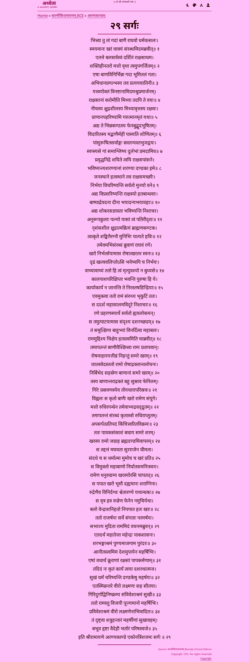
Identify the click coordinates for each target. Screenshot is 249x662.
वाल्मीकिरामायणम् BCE (68, 16)
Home (42, 16)
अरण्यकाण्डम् (96, 16)
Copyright (206, 658)
